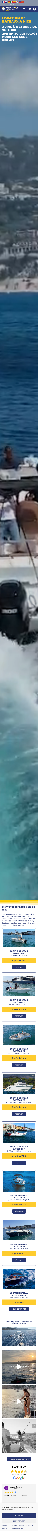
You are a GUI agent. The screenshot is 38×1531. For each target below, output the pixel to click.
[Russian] (20, 2)
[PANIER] (29, 9)
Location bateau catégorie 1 (19, 1001)
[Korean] (17, 2)
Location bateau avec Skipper (19, 1294)
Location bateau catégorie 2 (19, 1050)
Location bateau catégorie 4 (19, 1148)
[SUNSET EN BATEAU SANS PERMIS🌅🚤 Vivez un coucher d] (19, 1401)
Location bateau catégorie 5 (19, 1196)
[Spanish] (14, 2)
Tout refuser (19, 1521)
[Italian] (11, 2)
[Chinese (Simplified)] (22, 2)
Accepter (19, 1515)
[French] (3, 2)
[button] (24, 9)
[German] (9, 2)
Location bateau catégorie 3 (19, 1099)
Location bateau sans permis (19, 952)
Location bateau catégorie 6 (19, 1245)
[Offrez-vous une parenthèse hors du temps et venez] (19, 1367)
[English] (6, 2)
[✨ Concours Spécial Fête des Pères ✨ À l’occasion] (19, 1436)
